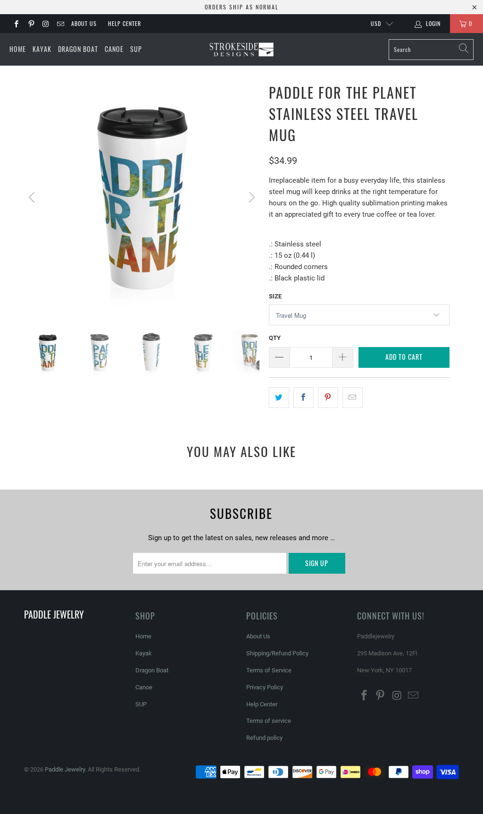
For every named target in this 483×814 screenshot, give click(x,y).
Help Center (124, 23)
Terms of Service (268, 670)
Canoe (114, 49)
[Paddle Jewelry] (241, 49)
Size (275, 296)
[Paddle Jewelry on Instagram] (46, 23)
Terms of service (268, 720)
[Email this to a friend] (352, 397)
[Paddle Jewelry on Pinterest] (30, 23)
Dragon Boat (78, 49)
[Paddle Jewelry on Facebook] (16, 23)
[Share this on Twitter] (279, 397)
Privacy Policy (264, 687)
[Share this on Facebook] (303, 397)
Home (17, 49)
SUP (136, 49)
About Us (84, 23)
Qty (275, 337)
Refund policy (264, 737)
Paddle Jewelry (65, 769)
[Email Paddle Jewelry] (60, 23)
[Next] (250, 197)
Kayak (42, 49)
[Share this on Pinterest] (328, 397)
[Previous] (33, 197)
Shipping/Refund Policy (277, 653)
